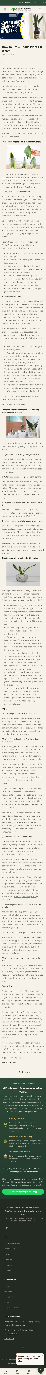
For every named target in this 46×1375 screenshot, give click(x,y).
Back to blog (25, 1072)
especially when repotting (25, 896)
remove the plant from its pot (15, 317)
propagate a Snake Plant (13, 177)
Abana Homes (12, 1360)
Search (7, 1286)
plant (36, 1012)
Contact (7, 1271)
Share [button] (6, 62)
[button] (5, 9)
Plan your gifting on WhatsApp (24, 1191)
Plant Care (8, 1260)
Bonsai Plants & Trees (12, 1243)
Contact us (8, 1297)
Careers (7, 1302)
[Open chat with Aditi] (41, 1369)
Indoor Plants (9, 1249)
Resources (8, 1265)
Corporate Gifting (11, 1308)
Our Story (8, 1291)
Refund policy (11, 1363)
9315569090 (12, 1333)
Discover (7, 1254)
